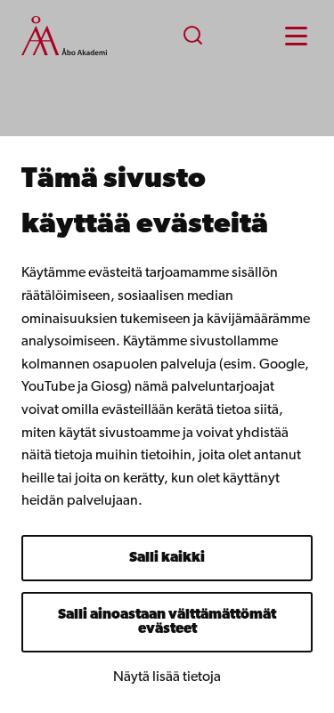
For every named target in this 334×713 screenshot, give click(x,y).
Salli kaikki (167, 558)
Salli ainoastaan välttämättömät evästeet (167, 622)
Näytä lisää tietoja (167, 677)
